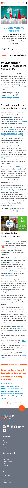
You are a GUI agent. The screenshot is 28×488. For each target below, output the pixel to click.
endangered (9, 275)
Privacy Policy (7, 482)
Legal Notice (6, 475)
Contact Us (6, 465)
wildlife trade (11, 271)
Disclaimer (6, 480)
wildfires (20, 134)
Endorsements (7, 445)
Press (4, 447)
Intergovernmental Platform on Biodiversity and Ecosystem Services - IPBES (14, 396)
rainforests (16, 258)
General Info (5, 384)
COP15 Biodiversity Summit (10, 391)
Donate (5, 463)
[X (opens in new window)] (8, 426)
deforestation (12, 129)
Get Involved (9, 453)
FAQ (4, 440)
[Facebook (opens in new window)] (15, 426)
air (2, 157)
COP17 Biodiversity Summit (10, 386)
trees (10, 260)
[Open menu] (26, 3)
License (5, 478)
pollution (4, 134)
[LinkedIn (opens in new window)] (12, 426)
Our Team (6, 442)
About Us (7, 437)
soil (15, 150)
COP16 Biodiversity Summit (10, 389)
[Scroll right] (25, 55)
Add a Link (6, 459)
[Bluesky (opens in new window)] (4, 426)
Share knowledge (8, 461)
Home (5, 48)
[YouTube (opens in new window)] (19, 426)
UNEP (24, 341)
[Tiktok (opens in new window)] (4, 430)
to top (22, 408)
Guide (4, 55)
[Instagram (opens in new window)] (23, 426)
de (23, 3)
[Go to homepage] (3, 3)
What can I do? (7, 457)
